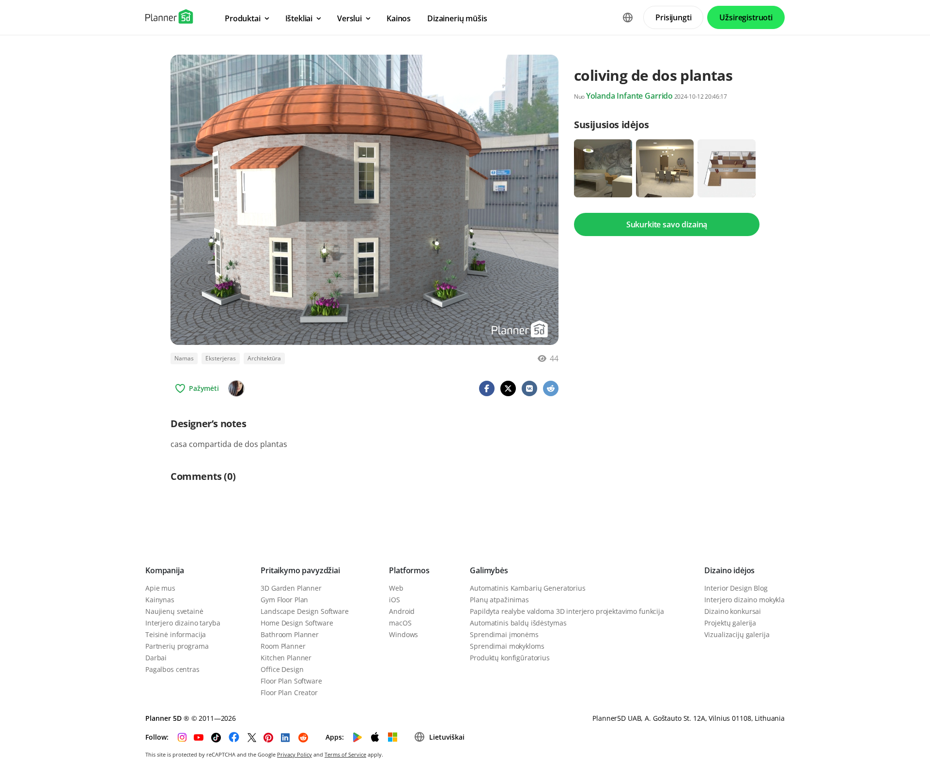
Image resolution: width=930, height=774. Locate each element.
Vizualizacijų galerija (736, 634)
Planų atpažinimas (499, 599)
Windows (403, 634)
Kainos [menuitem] (399, 18)
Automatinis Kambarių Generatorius (527, 588)
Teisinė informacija (175, 634)
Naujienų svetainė (174, 611)
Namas (184, 358)
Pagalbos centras (172, 669)
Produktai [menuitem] (243, 18)
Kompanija (164, 570)
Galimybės (489, 570)
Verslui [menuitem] (349, 18)
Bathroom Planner (290, 634)
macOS (400, 622)
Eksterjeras (220, 358)
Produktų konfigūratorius (510, 657)
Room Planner (283, 646)
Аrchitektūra (264, 358)
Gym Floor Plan (284, 599)
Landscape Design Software (305, 611)
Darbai (156, 657)
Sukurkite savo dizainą (666, 224)
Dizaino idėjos (729, 570)
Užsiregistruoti (746, 17)
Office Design (282, 669)
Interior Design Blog (735, 588)
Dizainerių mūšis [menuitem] (457, 18)
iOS (394, 599)
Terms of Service (345, 754)
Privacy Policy (294, 754)
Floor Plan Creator (289, 692)
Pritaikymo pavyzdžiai (300, 570)
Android (402, 611)
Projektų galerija (730, 622)
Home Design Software (297, 622)
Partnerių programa (176, 646)
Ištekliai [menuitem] (299, 18)
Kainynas (159, 599)
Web (396, 588)
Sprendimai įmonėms (504, 634)
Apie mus (160, 588)
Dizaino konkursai (732, 611)
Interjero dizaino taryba (182, 622)
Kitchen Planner (286, 657)
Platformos (409, 570)
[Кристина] (236, 388)
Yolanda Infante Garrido (629, 95)
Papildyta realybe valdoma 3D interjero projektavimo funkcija (567, 611)
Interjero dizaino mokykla (744, 599)
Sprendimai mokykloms (507, 646)
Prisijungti (673, 17)
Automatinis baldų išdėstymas (518, 622)
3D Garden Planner (291, 588)
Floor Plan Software (291, 680)
